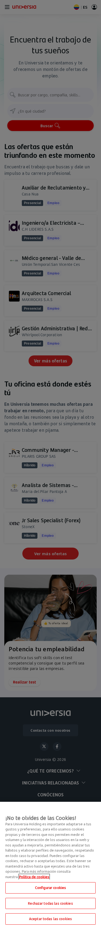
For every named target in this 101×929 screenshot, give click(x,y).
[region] (50, 865)
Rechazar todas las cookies (50, 903)
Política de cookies (34, 876)
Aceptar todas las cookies (50, 918)
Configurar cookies (50, 887)
